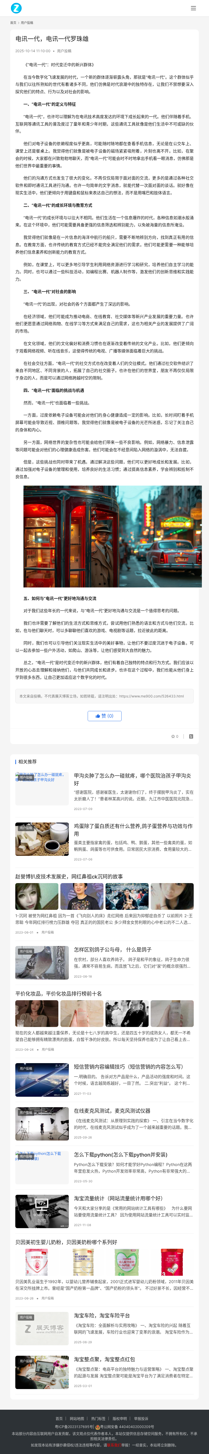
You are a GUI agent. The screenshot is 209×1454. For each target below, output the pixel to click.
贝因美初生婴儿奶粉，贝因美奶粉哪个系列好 (66, 1242)
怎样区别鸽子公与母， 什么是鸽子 (113, 950)
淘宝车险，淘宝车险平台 (102, 1316)
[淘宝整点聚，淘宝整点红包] (42, 1372)
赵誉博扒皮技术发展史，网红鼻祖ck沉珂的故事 (69, 877)
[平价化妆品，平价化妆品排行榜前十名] (104, 1013)
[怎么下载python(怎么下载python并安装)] (42, 1167)
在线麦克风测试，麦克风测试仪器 (112, 1111)
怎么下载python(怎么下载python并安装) (121, 1155)
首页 (13, 23)
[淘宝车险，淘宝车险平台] (42, 1328)
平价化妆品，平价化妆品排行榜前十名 (58, 994)
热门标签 (98, 1418)
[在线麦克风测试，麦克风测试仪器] (42, 1124)
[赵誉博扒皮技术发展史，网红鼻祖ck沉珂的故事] (104, 896)
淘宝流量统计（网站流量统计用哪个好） (120, 1199)
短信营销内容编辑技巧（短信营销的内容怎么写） (130, 1067)
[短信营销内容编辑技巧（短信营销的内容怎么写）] (42, 1079)
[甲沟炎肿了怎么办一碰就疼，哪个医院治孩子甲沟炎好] (42, 788)
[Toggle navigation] (193, 8)
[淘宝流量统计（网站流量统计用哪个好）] (42, 1211)
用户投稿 (64, 51)
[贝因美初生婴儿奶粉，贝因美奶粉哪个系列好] (104, 1262)
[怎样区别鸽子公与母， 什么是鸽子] (42, 962)
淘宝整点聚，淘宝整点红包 (104, 1359)
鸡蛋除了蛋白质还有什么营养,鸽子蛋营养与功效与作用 (133, 830)
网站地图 (77, 1418)
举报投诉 (141, 1418)
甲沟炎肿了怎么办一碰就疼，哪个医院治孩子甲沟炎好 (132, 779)
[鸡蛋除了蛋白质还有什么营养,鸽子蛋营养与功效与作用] (42, 839)
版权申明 (120, 1418)
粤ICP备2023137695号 (74, 1426)
